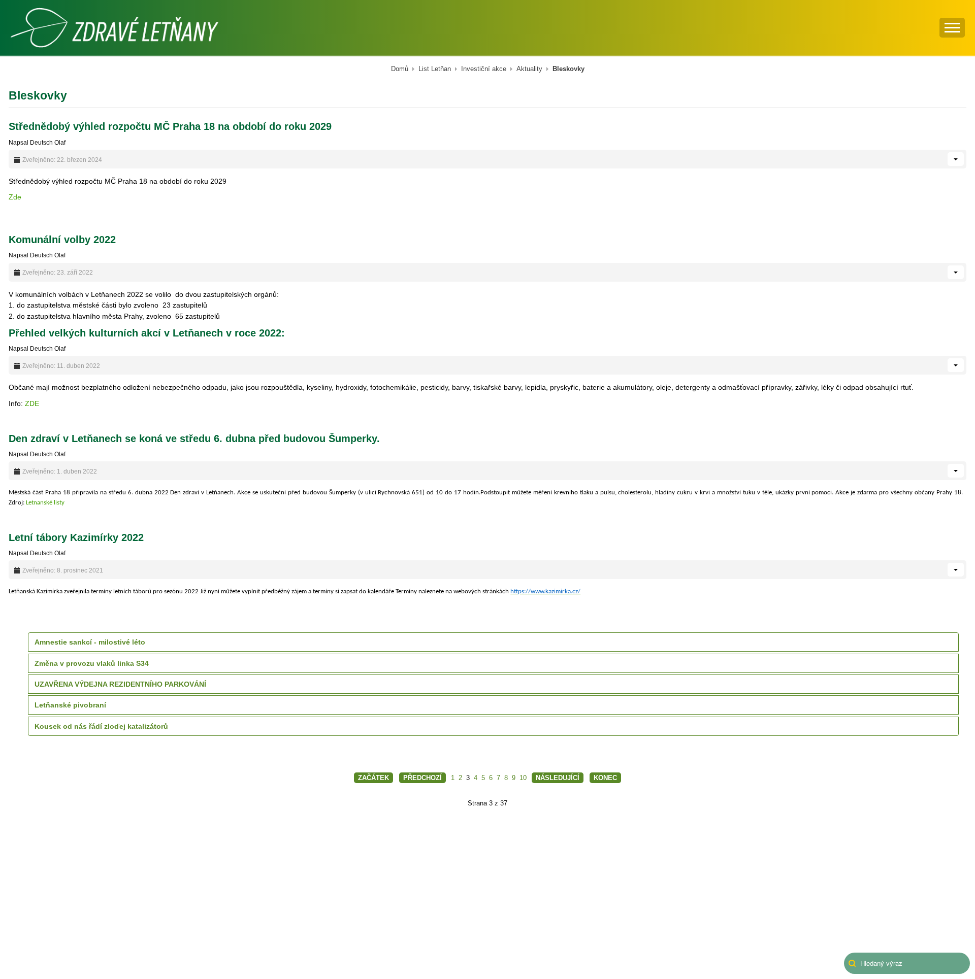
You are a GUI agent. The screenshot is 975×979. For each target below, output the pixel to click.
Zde (15, 197)
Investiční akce (483, 69)
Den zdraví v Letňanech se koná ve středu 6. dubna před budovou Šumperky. (194, 438)
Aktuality (529, 69)
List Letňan (434, 69)
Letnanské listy (49, 502)
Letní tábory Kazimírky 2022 (76, 537)
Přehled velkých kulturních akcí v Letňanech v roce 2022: (147, 333)
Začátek (373, 778)
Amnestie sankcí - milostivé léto (90, 642)
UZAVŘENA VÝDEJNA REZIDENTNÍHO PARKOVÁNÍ (120, 684)
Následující (557, 778)
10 (523, 778)
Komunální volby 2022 (62, 239)
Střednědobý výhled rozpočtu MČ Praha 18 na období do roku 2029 (170, 126)
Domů (399, 69)
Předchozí (422, 778)
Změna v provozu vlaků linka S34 (92, 663)
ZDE (32, 403)
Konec (605, 778)
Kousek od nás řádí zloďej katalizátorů (101, 726)
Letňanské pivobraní (70, 705)
